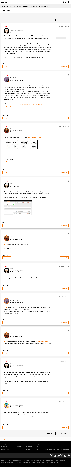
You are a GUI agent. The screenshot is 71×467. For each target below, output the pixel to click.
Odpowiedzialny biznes (17, 460)
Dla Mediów (28, 449)
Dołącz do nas (52, 2)
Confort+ (3, 462)
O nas (37, 446)
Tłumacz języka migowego (60, 460)
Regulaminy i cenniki (5, 449)
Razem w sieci (26, 460)
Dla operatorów (29, 446)
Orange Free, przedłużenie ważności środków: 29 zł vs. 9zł (23, 36)
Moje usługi (12, 6)
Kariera (37, 449)
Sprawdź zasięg (19, 447)
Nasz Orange (5, 6)
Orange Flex (3, 460)
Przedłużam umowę (5, 447)
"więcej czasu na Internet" (42, 341)
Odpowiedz (64, 66)
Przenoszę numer (4, 446)
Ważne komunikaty (26, 462)
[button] (68, 26)
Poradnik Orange (10, 462)
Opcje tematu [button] (5, 10)
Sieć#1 (9, 460)
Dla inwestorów (29, 447)
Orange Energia (18, 462)
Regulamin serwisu (36, 462)
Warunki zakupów (45, 462)
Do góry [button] (4, 439)
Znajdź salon (18, 446)
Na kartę (19, 6)
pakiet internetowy (61, 38)
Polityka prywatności (54, 462)
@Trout (5, 85)
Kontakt (37, 447)
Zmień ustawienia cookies (36, 460)
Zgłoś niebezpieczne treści (48, 460)
